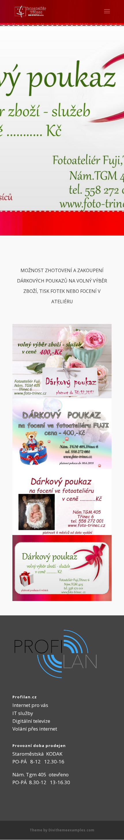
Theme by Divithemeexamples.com (62, 830)
